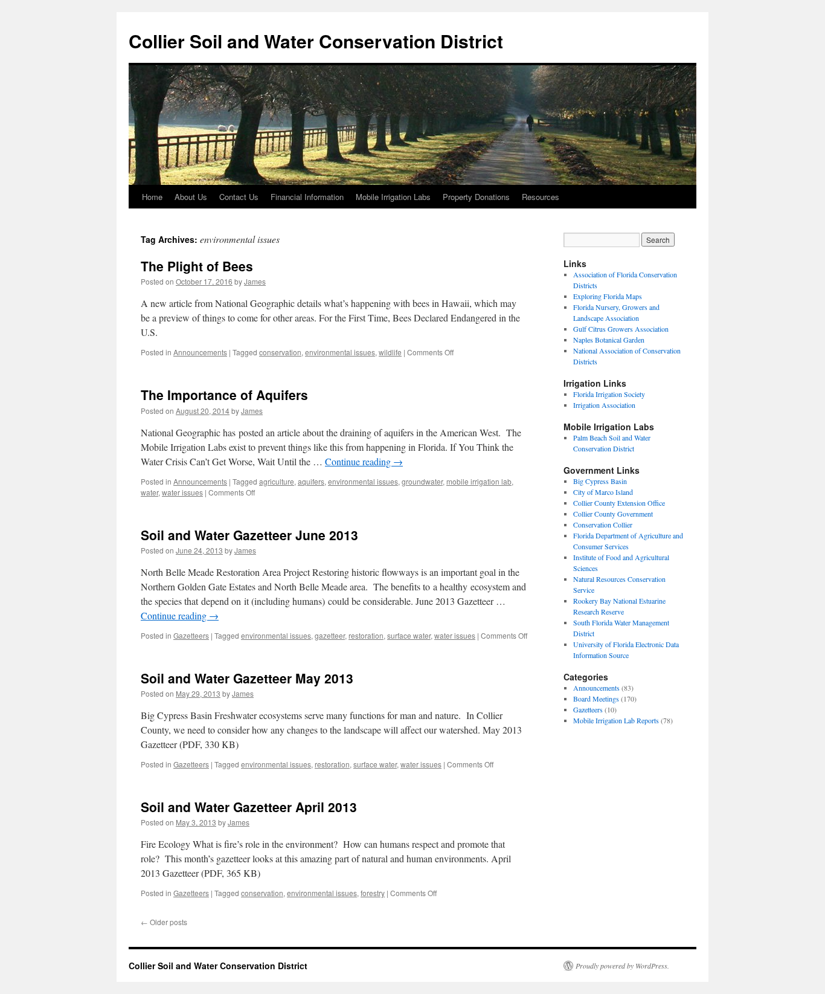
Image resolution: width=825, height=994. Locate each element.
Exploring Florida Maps (607, 296)
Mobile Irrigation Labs (393, 196)
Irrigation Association (604, 405)
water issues (182, 492)
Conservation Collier (602, 524)
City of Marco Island (603, 492)
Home (152, 196)
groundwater (422, 481)
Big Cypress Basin (600, 481)
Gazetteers (191, 635)
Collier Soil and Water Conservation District (316, 41)
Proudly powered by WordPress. (622, 965)
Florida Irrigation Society (609, 394)
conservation (280, 352)
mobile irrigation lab (479, 481)
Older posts (164, 922)
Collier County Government (613, 513)
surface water (409, 635)
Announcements (200, 352)
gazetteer (330, 635)
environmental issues (340, 352)
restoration (366, 635)
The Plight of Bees (197, 266)
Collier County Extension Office (619, 503)
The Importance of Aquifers (224, 395)
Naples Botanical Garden (608, 339)
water (149, 492)
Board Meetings (596, 698)
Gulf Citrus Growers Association (621, 329)
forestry (373, 893)
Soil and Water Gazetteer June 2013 (249, 535)
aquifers (311, 481)
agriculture (276, 481)
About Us (191, 196)
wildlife (390, 352)
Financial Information (307, 196)
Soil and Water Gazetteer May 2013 (247, 678)
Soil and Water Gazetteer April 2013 (249, 807)
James (255, 281)
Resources (540, 196)
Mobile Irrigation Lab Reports (616, 720)
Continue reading (364, 461)
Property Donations (476, 196)
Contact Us (238, 196)
